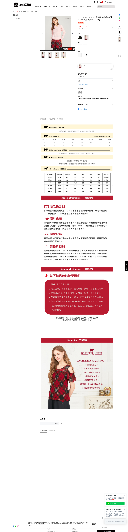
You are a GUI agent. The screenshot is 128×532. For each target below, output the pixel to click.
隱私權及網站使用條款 (52, 531)
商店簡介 (49, 529)
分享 (80, 109)
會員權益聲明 (75, 531)
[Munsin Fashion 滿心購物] (22, 4)
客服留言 (74, 529)
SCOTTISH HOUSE (83, 84)
